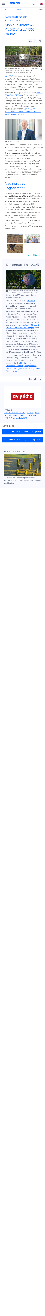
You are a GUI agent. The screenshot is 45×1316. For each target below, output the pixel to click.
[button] (30, 41)
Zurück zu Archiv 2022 (13, 10)
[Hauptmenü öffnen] (3, 3)
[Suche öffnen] (34, 3)
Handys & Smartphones (13, 415)
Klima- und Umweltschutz (14, 412)
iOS (25, 418)
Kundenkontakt (31, 415)
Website (30, 412)
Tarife (37, 412)
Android (19, 418)
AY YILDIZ (9, 76)
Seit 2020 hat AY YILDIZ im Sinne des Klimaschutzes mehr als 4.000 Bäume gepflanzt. (23, 111)
